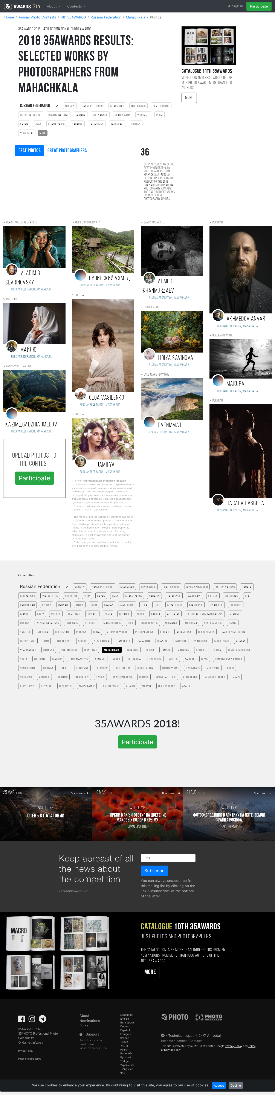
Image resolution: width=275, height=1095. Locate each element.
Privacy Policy (25, 1051)
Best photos (29, 150)
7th (36, 6)
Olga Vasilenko (106, 398)
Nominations (89, 1021)
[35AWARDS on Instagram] (32, 1020)
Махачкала (44, 289)
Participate (259, 6)
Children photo (153, 307)
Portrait (11, 299)
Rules (83, 1026)
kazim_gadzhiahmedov (31, 425)
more (43, 133)
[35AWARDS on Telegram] (42, 1020)
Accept (219, 1085)
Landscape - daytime (19, 366)
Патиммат (170, 425)
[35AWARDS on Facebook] (21, 1020)
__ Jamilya (102, 465)
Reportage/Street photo (22, 222)
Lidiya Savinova (176, 358)
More (189, 98)
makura (236, 384)
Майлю (28, 350)
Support (92, 1034)
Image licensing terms (29, 1059)
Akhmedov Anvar (246, 319)
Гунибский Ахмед (109, 279)
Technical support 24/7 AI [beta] (194, 1035)
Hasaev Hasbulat (247, 504)
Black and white (154, 222)
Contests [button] (75, 6)
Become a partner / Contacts (182, 1041)
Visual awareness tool (93, 1048)
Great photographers (67, 150)
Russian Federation (35, 106)
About (84, 1015)
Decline (236, 1085)
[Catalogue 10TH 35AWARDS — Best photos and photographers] (57, 952)
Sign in (237, 6)
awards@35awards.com (73, 891)
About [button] (52, 6)
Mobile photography (87, 222)
